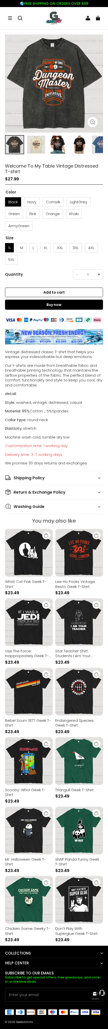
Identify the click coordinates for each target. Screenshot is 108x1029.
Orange (53, 213)
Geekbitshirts (24, 1022)
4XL (91, 247)
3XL (76, 247)
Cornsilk (53, 202)
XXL (60, 247)
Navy (31, 202)
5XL (11, 259)
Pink (32, 213)
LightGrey (78, 202)
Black (13, 202)
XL (45, 247)
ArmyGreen (18, 225)
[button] (10, 18)
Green (14, 213)
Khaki (74, 213)
